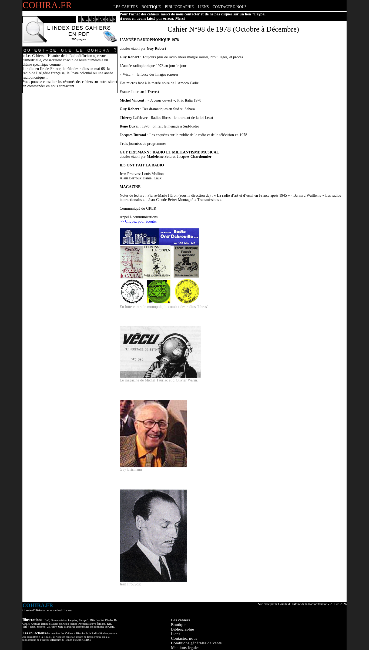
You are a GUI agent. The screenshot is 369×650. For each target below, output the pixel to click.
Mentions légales (185, 647)
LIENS (203, 7)
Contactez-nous (184, 638)
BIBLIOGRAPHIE (179, 7)
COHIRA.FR (47, 5)
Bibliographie (182, 629)
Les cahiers (180, 620)
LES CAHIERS (125, 7)
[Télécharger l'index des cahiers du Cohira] (69, 42)
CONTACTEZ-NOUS (230, 7)
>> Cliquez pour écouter (138, 221)
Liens (175, 634)
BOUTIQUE (151, 7)
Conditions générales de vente (196, 643)
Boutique (178, 624)
